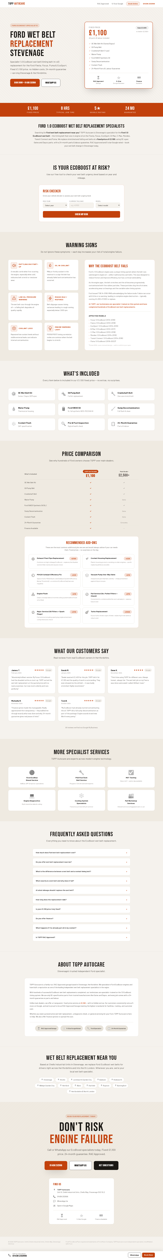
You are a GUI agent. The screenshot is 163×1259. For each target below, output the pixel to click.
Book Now (148, 1255)
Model (98, 201)
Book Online (133, 4)
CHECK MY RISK (81, 214)
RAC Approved (103, 4)
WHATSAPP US (50, 82)
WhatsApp (134, 1255)
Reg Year (46, 201)
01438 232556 (19, 1255)
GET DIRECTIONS (106, 1165)
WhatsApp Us (62, 1201)
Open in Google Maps (65, 1206)
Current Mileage (76, 201)
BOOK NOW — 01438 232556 (25, 82)
